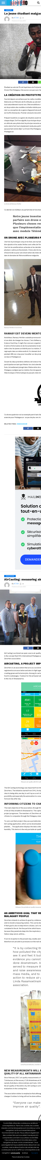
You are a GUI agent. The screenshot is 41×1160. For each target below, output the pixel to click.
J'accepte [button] (34, 1153)
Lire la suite (15, 1153)
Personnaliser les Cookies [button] (21, 1157)
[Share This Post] (33, 82)
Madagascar (22, 424)
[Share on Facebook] (23, 82)
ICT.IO (16, 18)
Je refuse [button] (25, 1153)
